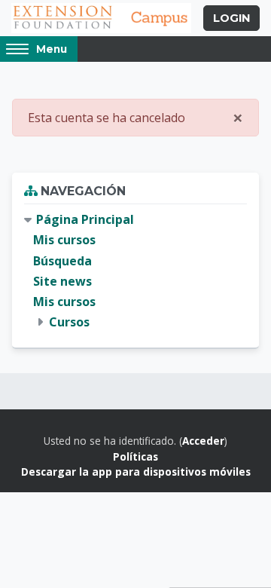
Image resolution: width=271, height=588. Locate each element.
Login (231, 18)
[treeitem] (135, 271)
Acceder (203, 440)
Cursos (69, 322)
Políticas (135, 456)
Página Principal (85, 219)
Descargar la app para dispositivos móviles (136, 471)
